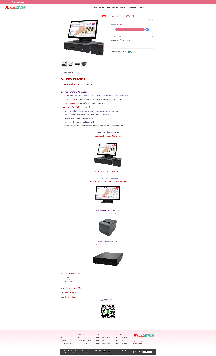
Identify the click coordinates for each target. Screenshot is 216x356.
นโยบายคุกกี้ (83, 353)
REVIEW (63, 340)
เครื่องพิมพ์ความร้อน (109, 210)
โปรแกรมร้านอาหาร (121, 340)
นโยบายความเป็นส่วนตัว (72, 353)
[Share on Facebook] (129, 52)
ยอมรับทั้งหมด (147, 352)
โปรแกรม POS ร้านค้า (82, 343)
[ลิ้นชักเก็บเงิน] (108, 258)
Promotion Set (127, 46)
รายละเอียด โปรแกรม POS (83, 340)
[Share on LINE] (131, 52)
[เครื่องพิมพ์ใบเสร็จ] (108, 227)
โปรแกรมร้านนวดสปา (122, 338)
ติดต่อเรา (130, 29)
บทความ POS (80, 338)
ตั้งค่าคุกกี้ (137, 352)
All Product (120, 46)
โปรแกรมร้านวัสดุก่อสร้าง (103, 338)
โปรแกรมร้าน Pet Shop (103, 343)
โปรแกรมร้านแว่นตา (101, 340)
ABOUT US (64, 338)
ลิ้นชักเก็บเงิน (108, 241)
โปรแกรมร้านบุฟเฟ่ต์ (121, 343)
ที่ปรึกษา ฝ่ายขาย (66, 343)
